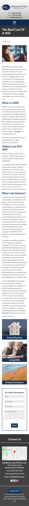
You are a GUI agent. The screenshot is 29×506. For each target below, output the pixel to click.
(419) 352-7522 (16, 13)
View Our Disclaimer (10, 496)
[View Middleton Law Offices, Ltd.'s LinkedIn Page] (14, 480)
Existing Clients (14, 491)
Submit (14, 425)
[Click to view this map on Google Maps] (14, 453)
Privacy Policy (21, 496)
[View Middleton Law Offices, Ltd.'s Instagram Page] (17, 480)
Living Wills (11, 316)
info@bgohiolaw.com (16, 17)
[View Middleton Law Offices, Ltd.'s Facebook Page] (11, 480)
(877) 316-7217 (17, 15)
